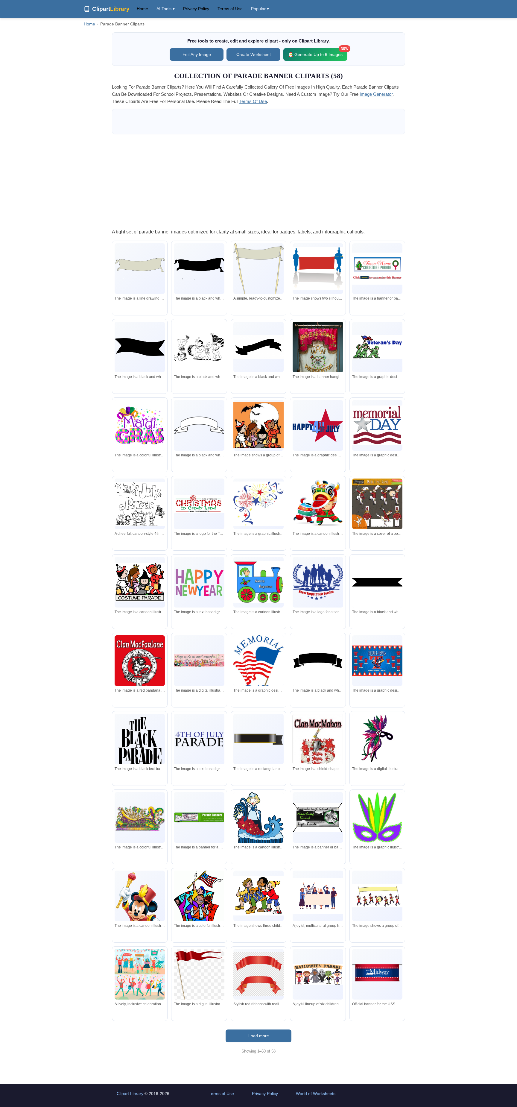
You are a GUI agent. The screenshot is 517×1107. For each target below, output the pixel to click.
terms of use (253, 101)
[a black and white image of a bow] (140, 347)
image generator (376, 94)
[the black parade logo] (140, 742)
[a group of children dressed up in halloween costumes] (258, 425)
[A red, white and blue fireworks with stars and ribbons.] (258, 504)
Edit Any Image (197, 54)
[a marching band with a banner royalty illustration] (377, 895)
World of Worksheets (315, 1093)
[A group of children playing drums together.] (258, 895)
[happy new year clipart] (199, 582)
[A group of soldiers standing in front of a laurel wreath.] (318, 582)
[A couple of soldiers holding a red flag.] (318, 268)
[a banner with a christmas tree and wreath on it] (377, 269)
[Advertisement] (258, 181)
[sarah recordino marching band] (377, 504)
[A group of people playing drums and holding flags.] (199, 347)
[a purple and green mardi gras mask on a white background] (377, 817)
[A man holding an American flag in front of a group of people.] (199, 906)
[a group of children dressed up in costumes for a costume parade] (140, 582)
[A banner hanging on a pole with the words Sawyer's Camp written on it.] (318, 356)
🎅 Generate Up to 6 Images (317, 52)
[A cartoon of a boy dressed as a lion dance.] (318, 504)
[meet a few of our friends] (199, 660)
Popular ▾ (260, 8)
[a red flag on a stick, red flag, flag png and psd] (199, 979)
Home (142, 8)
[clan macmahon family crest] (318, 750)
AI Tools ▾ (165, 8)
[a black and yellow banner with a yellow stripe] (258, 739)
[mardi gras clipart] (140, 425)
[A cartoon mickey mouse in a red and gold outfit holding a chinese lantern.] (140, 912)
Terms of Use (230, 8)
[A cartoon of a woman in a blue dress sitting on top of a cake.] (258, 820)
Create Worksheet (253, 54)
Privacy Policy (196, 8)
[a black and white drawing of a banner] (199, 425)
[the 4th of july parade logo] (199, 739)
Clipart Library (130, 1093)
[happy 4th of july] (318, 425)
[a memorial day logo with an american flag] (258, 665)
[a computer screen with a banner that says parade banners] (199, 817)
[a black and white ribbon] (377, 582)
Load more (258, 1035)
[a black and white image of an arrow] (258, 347)
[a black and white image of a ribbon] (318, 660)
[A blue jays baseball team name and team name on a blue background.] (377, 661)
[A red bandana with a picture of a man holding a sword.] (140, 671)
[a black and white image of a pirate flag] (199, 269)
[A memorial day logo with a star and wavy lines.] (377, 425)
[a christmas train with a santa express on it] (258, 582)
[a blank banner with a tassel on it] (140, 269)
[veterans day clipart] (377, 347)
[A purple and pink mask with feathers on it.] (377, 739)
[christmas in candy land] (199, 504)
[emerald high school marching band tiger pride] (318, 817)
